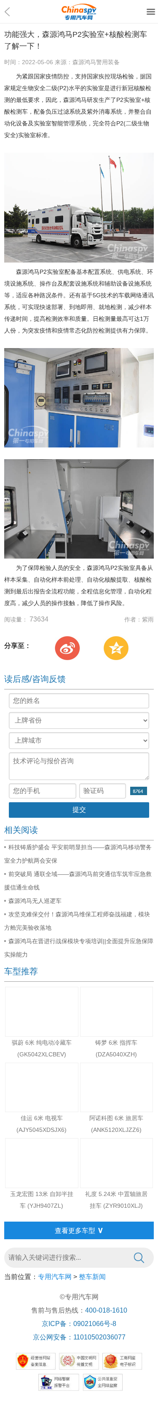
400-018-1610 (106, 1310)
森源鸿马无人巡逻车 (35, 900)
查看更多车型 (79, 1230)
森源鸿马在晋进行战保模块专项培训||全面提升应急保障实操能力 (78, 948)
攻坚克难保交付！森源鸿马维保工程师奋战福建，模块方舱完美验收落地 (77, 921)
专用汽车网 (55, 1276)
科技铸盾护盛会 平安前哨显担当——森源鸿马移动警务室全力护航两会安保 (78, 854)
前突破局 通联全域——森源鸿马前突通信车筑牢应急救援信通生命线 (78, 881)
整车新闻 (92, 1276)
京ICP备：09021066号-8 (79, 1323)
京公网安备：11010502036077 (79, 1337)
